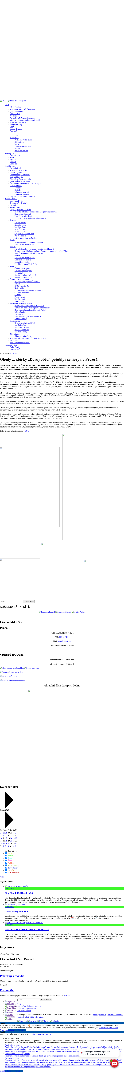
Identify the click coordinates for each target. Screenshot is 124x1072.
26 (6, 843)
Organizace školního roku (24, 234)
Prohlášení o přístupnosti (26, 1008)
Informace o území (22, 192)
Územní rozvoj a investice (20, 175)
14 (11, 838)
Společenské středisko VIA (25, 244)
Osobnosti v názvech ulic (24, 194)
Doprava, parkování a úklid (20, 210)
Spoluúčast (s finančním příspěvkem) (29, 253)
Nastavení (4, 1030)
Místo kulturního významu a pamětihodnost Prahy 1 (34, 249)
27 (1, 833)
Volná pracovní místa (18, 122)
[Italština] (9, 1010)
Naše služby (14, 138)
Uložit (2, 1071)
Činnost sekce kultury (23, 260)
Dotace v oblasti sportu (23, 271)
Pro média (13, 116)
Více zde (67, 995)
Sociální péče (15, 321)
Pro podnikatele (16, 168)
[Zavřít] (117, 1051)
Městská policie (20, 312)
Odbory (17, 133)
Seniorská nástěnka (22, 327)
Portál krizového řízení (23, 140)
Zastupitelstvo (15, 155)
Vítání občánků (15, 340)
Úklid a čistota (20, 299)
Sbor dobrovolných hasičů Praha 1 (28, 316)
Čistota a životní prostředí (19, 279)
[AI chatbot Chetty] (114, 1063)
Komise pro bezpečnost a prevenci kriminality (32, 308)
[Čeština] (8, 1019)
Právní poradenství (22, 330)
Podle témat (14, 347)
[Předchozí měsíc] (8, 808)
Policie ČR (19, 314)
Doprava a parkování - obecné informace (30, 218)
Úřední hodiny (15, 107)
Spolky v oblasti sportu (23, 277)
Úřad (7, 105)
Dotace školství (20, 223)
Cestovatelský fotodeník (16, 911)
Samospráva (9, 153)
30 (16, 843)
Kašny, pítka (19, 288)
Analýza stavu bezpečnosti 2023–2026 (29, 306)
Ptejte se (18, 148)
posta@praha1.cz (64, 641)
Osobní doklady (16, 129)
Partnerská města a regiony (20, 181)
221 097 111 (64, 637)
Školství (13, 220)
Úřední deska (15, 114)
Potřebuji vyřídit (11, 345)
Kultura (13, 247)
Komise (13, 162)
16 (16, 838)
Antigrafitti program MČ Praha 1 (27, 282)
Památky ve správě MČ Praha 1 (27, 264)
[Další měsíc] (8, 827)
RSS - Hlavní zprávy (38, 1017)
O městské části (16, 186)
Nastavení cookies (24, 1011)
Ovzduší (18, 295)
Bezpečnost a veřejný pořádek (21, 303)
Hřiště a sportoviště (22, 286)
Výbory (13, 159)
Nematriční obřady (22, 262)
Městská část (10, 166)
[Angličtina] (10, 1001)
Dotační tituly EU (16, 177)
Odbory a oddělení (17, 111)
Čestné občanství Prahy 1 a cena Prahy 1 (25, 183)
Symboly (18, 188)
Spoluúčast (19, 273)
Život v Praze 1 (11, 199)
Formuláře (14, 131)
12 (6, 838)
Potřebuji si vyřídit (12, 975)
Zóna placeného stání (23, 214)
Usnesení (13, 164)
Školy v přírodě (20, 231)
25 (4, 843)
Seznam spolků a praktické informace (29, 242)
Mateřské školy (20, 227)
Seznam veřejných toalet (19, 203)
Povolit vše (22, 1030)
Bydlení (13, 205)
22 (14, 841)
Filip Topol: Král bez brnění (19, 893)
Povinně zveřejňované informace (22, 118)
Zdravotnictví (15, 334)
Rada (12, 157)
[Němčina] (9, 1004)
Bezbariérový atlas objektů (25, 323)
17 (1, 841)
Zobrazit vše (12, 851)
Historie (18, 190)
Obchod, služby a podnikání (20, 179)
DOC (27, 431)
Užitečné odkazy (21, 319)
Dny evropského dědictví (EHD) (22, 196)
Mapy (17, 144)
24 (1, 843)
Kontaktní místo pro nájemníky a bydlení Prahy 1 (28, 338)
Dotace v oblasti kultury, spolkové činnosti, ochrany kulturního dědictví (42, 251)
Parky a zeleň (20, 297)
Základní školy (20, 225)
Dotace (17, 284)
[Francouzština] (11, 1006)
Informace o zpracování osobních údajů (25, 120)
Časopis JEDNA (16, 201)
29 (6, 833)
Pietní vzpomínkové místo (20, 343)
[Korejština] (10, 1017)
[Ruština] (9, 1012)
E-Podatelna (19, 142)
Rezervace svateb (21, 151)
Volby (12, 127)
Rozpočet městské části (18, 170)
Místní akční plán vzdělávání (25, 238)
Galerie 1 (18, 255)
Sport (12, 266)
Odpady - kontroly (22, 292)
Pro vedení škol (20, 236)
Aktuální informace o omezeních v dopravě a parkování (36, 212)
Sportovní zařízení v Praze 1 (25, 275)
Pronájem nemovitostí (23, 146)
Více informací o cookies (108, 1028)
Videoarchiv (19, 301)
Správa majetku (16, 207)
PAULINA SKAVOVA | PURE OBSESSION (27, 929)
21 (11, 841)
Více (2, 877)
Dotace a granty (16, 172)
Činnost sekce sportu (22, 268)
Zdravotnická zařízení (23, 336)
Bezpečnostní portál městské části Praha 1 (30, 310)
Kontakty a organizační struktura (22, 109)
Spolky (12, 240)
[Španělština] (10, 1008)
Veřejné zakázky (16, 125)
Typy (17, 135)
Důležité (13, 353)
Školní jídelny (20, 229)
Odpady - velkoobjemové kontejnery (29, 290)
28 (4, 833)
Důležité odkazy (21, 332)
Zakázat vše (13, 1030)
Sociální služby (20, 325)
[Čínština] (9, 1015)
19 (6, 841)
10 (1, 838)
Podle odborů (15, 349)
